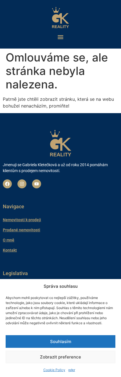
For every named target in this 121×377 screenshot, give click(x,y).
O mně (8, 240)
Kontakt (10, 250)
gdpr (71, 370)
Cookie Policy (54, 370)
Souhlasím (60, 341)
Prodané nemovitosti (21, 230)
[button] (60, 37)
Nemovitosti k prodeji (22, 220)
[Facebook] (7, 183)
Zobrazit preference (60, 357)
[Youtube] (36, 183)
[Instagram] (21, 183)
